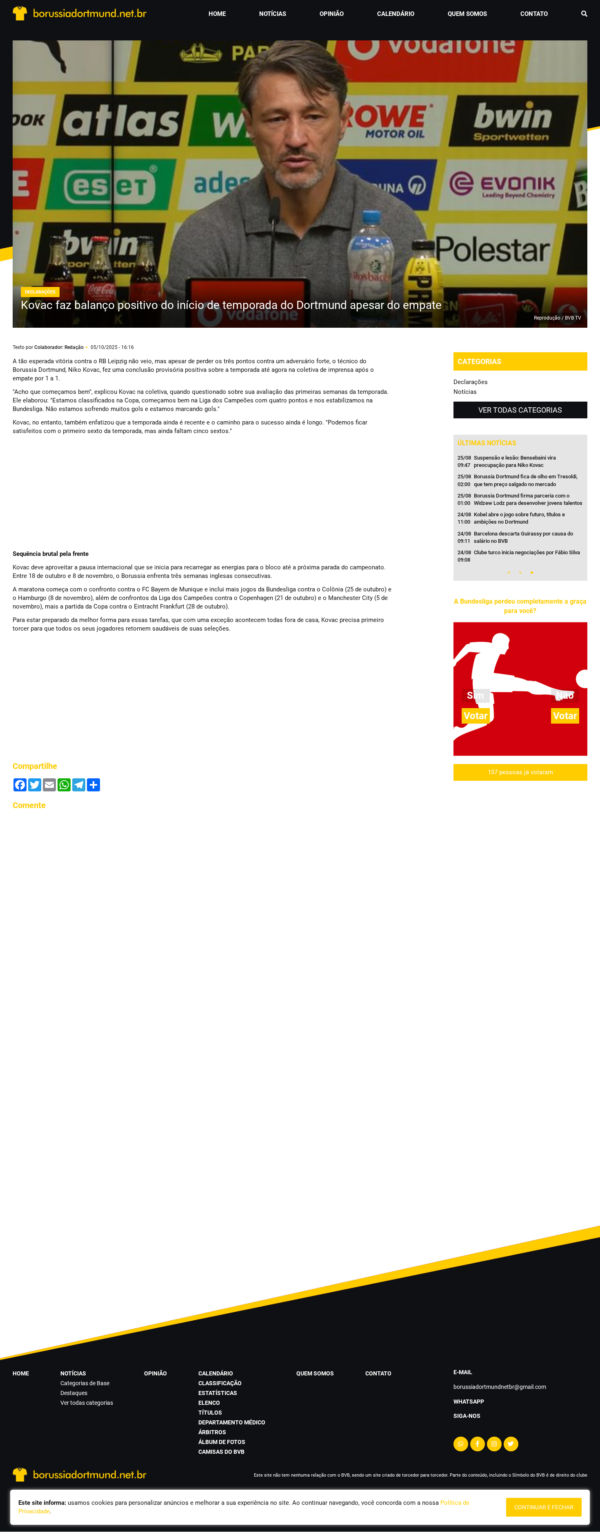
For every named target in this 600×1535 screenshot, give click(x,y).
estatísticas (217, 1393)
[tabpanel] (520, 511)
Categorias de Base (84, 1383)
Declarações (470, 382)
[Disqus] (202, 919)
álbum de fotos (221, 1442)
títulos (210, 1412)
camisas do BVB (221, 1451)
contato (534, 14)
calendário (395, 14)
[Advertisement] (74, 491)
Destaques (73, 1393)
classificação (220, 1383)
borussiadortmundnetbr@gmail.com (499, 1387)
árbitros (212, 1432)
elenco (209, 1402)
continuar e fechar (543, 1507)
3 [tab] (532, 572)
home (217, 14)
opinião (332, 14)
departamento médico (231, 1422)
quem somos (467, 14)
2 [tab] (520, 572)
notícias (272, 14)
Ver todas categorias (520, 410)
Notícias (465, 391)
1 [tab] (509, 572)
